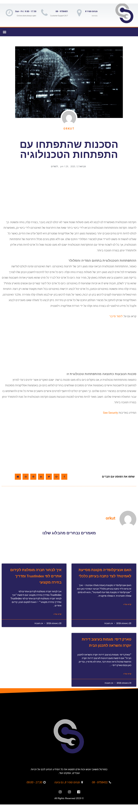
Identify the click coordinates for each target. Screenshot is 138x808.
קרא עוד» (127, 604)
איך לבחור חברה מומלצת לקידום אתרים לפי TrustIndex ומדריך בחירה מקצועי (35, 576)
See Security (110, 412)
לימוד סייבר (116, 316)
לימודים (54, 166)
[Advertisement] (68, 195)
